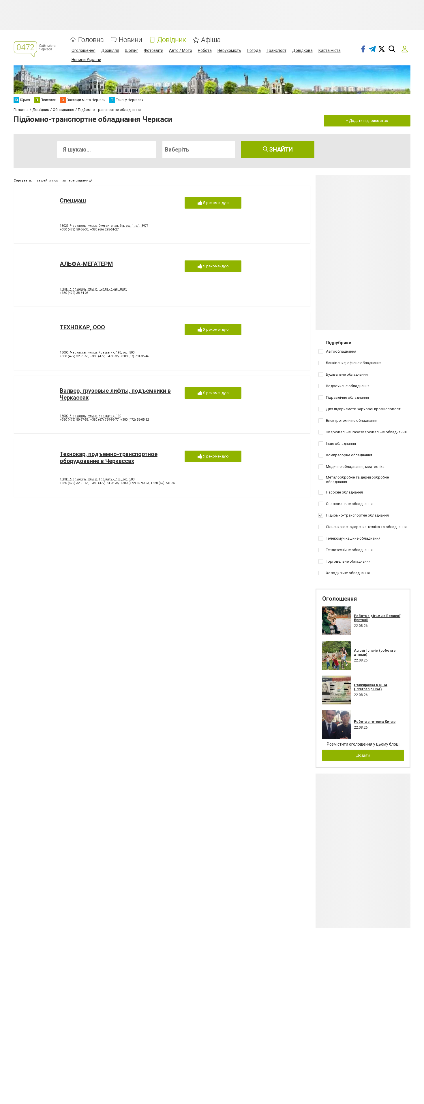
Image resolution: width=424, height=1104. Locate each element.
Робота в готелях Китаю (374, 722)
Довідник (171, 40)
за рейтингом (48, 180)
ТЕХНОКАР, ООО (82, 327)
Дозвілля (110, 50)
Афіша (211, 40)
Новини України (86, 59)
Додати (363, 755)
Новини (130, 40)
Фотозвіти (153, 50)
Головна (91, 40)
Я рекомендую (215, 203)
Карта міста (329, 50)
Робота (205, 50)
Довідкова (302, 50)
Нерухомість (229, 50)
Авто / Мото (180, 50)
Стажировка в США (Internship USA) (370, 687)
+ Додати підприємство (367, 120)
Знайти (280, 149)
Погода (254, 50)
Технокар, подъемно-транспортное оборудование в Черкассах (108, 457)
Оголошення (83, 50)
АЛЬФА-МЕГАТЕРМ (86, 263)
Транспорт (276, 50)
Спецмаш (73, 200)
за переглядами (75, 180)
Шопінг (131, 50)
